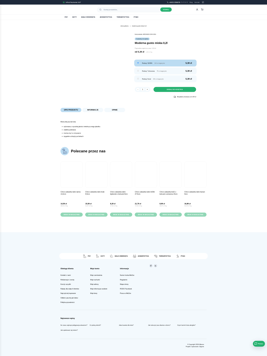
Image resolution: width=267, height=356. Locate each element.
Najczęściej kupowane (68, 293)
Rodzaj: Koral (146, 79)
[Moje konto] (197, 9)
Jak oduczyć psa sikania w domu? (159, 325)
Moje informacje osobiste (98, 289)
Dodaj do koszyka (175, 89)
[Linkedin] (155, 265)
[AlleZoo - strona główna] (70, 9)
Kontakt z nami (65, 275)
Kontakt (197, 2)
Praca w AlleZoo (125, 293)
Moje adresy (94, 284)
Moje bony (93, 293)
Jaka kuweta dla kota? (126, 325)
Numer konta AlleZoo (127, 275)
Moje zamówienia (96, 275)
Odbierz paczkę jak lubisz (69, 298)
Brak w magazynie (72, 214)
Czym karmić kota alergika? (186, 325)
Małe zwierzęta (88, 17)
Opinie (115, 110)
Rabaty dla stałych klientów (69, 289)
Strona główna (124, 26)
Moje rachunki (95, 280)
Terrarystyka (123, 17)
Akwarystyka (106, 17)
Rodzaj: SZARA (147, 63)
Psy (66, 17)
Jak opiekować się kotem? (69, 330)
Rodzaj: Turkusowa (148, 71)
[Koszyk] (202, 9)
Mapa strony (124, 284)
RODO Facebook (126, 289)
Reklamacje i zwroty (67, 280)
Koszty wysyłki (65, 284)
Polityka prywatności (67, 302)
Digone (201, 346)
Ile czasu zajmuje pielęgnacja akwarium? (73, 325)
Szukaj (166, 9)
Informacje (92, 110)
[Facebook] (203, 2)
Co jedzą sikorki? (95, 325)
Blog (191, 2)
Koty (74, 17)
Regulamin (123, 280)
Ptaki (136, 17)
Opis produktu (71, 110)
